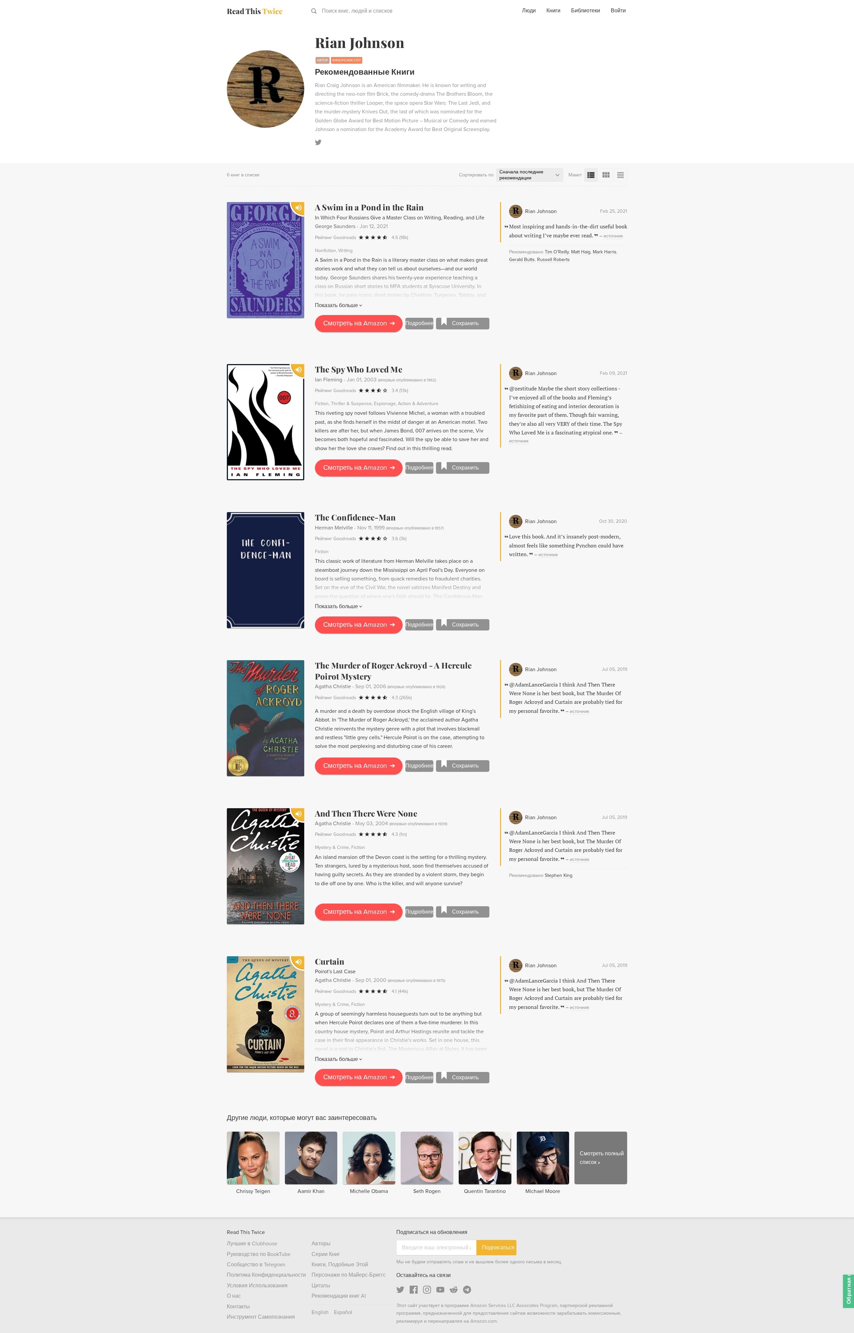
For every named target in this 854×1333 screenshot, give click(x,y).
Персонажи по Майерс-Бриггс (349, 1275)
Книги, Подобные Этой (340, 1264)
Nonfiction (325, 250)
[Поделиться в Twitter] (838, 33)
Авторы (321, 1243)
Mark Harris (604, 252)
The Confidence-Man (355, 517)
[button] (836, 1315)
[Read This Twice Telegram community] (467, 1289)
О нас (234, 1296)
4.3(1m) (399, 834)
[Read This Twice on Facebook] (414, 1289)
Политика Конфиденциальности (266, 1275)
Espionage (385, 403)
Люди (529, 10)
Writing (345, 250)
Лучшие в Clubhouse (252, 1243)
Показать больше (336, 305)
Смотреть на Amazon (359, 323)
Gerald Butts (522, 259)
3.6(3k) (399, 538)
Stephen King (558, 875)
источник (613, 236)
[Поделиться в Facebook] (838, 45)
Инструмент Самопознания (261, 1317)
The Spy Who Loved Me (358, 369)
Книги (553, 10)
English (320, 1312)
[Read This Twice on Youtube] (440, 1289)
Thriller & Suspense (351, 403)
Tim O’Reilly (557, 252)
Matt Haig (580, 252)
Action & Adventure (418, 403)
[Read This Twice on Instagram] (427, 1289)
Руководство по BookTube (259, 1254)
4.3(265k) (402, 698)
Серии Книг (326, 1254)
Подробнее (419, 323)
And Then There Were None (366, 813)
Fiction (322, 403)
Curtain (330, 961)
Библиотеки (585, 10)
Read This (255, 11)
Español (343, 1312)
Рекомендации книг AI (339, 1296)
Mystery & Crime (332, 847)
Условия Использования (257, 1285)
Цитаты (321, 1285)
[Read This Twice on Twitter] (400, 1289)
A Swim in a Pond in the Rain (369, 207)
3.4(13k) (400, 390)
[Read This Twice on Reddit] (454, 1289)
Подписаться (498, 1247)
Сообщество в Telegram (256, 1264)
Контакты (238, 1306)
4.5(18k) (400, 237)
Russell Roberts (553, 259)
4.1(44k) (400, 991)
